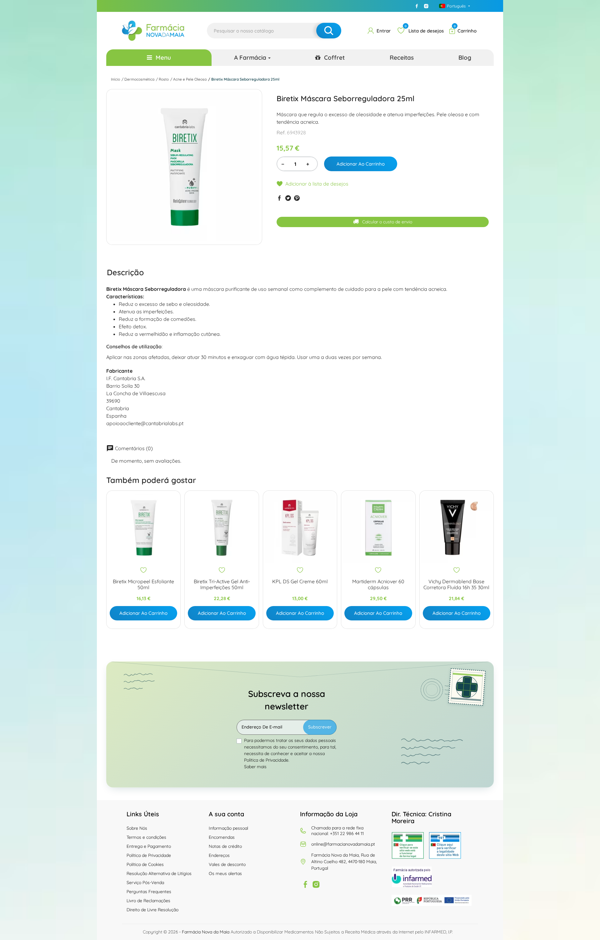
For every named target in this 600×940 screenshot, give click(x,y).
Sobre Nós (137, 828)
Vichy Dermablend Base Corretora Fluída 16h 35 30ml (456, 584)
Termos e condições (146, 837)
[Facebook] (417, 6)
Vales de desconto (227, 864)
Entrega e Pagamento (149, 846)
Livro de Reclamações (148, 900)
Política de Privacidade (149, 855)
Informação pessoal (228, 828)
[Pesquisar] (328, 30)
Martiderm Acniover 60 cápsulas (378, 584)
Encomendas (222, 837)
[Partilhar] (279, 198)
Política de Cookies (145, 864)
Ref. (281, 132)
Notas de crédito (225, 846)
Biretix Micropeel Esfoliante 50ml (143, 584)
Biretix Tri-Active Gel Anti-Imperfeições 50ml (222, 584)
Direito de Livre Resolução (152, 910)
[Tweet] (288, 198)
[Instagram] (426, 6)
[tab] (125, 272)
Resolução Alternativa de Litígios (159, 873)
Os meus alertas (225, 873)
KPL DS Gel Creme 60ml (300, 581)
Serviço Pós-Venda (145, 882)
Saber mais (255, 766)
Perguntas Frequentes (149, 891)
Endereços (219, 855)
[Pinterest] (297, 198)
